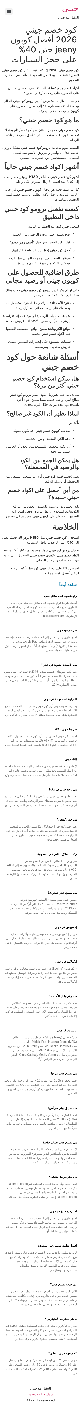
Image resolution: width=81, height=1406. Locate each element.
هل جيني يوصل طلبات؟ (63, 1176)
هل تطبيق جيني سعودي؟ (62, 892)
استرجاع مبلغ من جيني (63, 1211)
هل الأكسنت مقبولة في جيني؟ (59, 664)
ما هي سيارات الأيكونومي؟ (61, 1318)
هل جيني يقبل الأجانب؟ (63, 996)
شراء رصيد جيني (67, 630)
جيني (70, 8)
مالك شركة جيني (66, 1030)
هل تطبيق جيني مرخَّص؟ (62, 1108)
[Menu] (9, 11)
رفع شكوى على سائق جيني (60, 595)
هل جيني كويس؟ (67, 819)
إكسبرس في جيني (66, 927)
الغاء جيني (71, 759)
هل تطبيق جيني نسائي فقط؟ (60, 1142)
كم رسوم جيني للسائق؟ (62, 1353)
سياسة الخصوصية (40, 1394)
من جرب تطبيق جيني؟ (63, 1284)
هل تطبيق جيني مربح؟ (63, 1073)
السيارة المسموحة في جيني (60, 699)
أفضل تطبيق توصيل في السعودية (57, 1245)
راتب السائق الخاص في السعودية (57, 854)
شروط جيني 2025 (66, 729)
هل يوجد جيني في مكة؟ (63, 789)
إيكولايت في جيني (66, 961)
